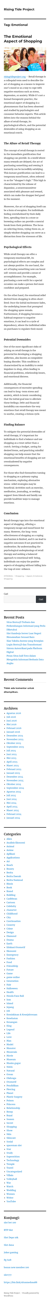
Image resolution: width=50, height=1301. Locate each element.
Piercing (11, 1089)
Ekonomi (11, 951)
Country (11, 925)
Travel (10, 1167)
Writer (10, 1197)
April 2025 (12, 761)
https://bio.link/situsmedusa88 (20, 1282)
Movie (10, 1055)
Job (8, 1010)
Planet (10, 1093)
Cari (6, 594)
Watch (10, 1186)
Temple (11, 1164)
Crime (10, 928)
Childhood (12, 913)
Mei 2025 (11, 758)
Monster (11, 1048)
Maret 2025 (13, 765)
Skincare (11, 1138)
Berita (10, 872)
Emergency (12, 954)
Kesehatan (12, 1018)
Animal (10, 846)
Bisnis (10, 883)
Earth (9, 943)
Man (9, 1040)
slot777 (7, 1275)
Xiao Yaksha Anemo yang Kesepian (25, 640)
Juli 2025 (11, 750)
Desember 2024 (15, 776)
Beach (10, 865)
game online (13, 977)
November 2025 (15, 739)
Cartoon (11, 902)
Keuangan (12, 1022)
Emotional (37, 576)
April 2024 (12, 806)
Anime (10, 850)
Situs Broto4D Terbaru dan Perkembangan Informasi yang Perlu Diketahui (26, 626)
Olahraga (11, 1078)
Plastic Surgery (14, 1096)
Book (9, 887)
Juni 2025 (12, 754)
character (12, 910)
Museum (11, 1059)
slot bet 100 (10, 1222)
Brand (10, 891)
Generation (13, 981)
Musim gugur (14, 1063)
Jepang (10, 1007)
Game (10, 973)
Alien (9, 839)
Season (10, 1119)
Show (9, 1130)
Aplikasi (11, 854)
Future (10, 969)
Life (9, 1033)
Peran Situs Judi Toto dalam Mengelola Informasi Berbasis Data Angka (25, 659)
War (9, 1182)
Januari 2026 (13, 732)
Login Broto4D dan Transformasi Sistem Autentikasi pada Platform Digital (24, 648)
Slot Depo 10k (11, 1237)
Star (9, 1149)
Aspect (29, 576)
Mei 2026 (12, 724)
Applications (13, 857)
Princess (11, 1104)
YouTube (11, 1201)
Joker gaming (11, 1252)
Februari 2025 (14, 769)
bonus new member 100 (16, 1267)
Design (10, 932)
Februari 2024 (14, 814)
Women (11, 1194)
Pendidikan (13, 1085)
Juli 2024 (11, 795)
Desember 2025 (15, 735)
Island (10, 1003)
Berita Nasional (15, 880)
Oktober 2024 (14, 784)
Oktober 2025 (14, 743)
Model (10, 1044)
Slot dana (9, 1245)
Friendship (12, 966)
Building (11, 895)
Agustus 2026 (14, 713)
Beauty (10, 868)
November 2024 (15, 780)
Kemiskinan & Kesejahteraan (22, 1014)
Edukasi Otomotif (16, 947)
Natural (11, 1070)
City (9, 917)
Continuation (14, 921)
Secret (10, 1123)
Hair (9, 984)
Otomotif (11, 1081)
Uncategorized (14, 1171)
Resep (10, 1111)
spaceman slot (14, 1145)
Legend (10, 1029)
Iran (9, 999)
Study (10, 1153)
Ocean (10, 1074)
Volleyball (12, 1179)
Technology (13, 1160)
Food (9, 962)
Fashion (11, 958)
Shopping (19, 576)
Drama (10, 939)
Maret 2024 (13, 810)
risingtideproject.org (15, 76)
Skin (9, 1134)
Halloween (12, 988)
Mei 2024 (11, 803)
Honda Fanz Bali (15, 996)
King (9, 1025)
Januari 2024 (13, 817)
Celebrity (11, 906)
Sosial (10, 1141)
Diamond (11, 936)
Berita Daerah (14, 876)
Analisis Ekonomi (16, 842)
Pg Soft (7, 1260)
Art (8, 861)
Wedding (11, 1190)
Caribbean (12, 898)
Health (10, 992)
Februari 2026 (14, 728)
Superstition (13, 1156)
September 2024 (15, 788)
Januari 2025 (13, 773)
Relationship (13, 1108)
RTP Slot (8, 1230)
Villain (10, 1175)
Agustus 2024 (14, 791)
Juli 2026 (11, 717)
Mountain (12, 1052)
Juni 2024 (12, 799)
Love (9, 1037)
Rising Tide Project (19, 9)
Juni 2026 (12, 720)
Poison (10, 1100)
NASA (10, 1067)
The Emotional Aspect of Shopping (23, 38)
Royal (9, 1115)
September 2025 (15, 746)
